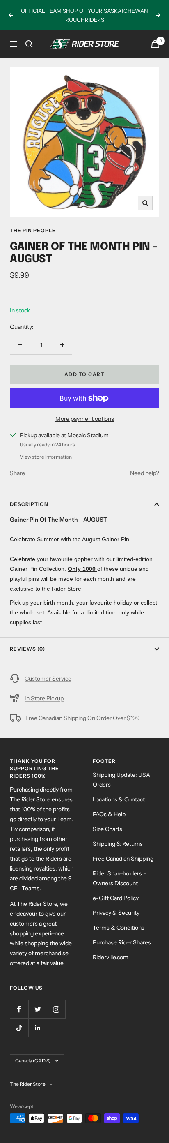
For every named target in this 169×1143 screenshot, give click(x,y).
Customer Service (48, 678)
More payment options (84, 419)
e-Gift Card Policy (116, 898)
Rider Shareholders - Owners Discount (119, 878)
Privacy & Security (116, 913)
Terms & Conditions (118, 927)
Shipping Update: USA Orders (121, 779)
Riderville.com (110, 957)
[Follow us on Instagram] (56, 1009)
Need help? (144, 473)
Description (29, 504)
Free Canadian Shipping (123, 858)
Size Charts (107, 829)
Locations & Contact (119, 799)
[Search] (29, 44)
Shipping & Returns (118, 843)
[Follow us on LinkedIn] (37, 1027)
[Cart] (155, 44)
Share (17, 473)
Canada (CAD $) (33, 1061)
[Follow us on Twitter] (37, 1009)
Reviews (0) (27, 649)
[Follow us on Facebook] (19, 1009)
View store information (46, 457)
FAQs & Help (109, 814)
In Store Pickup (44, 698)
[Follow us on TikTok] (19, 1027)
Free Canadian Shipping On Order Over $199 (82, 718)
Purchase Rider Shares (122, 942)
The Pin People (33, 230)
